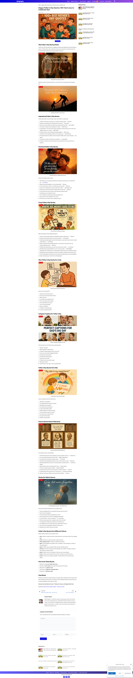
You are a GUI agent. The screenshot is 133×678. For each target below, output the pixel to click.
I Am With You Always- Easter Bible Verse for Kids (88, 43)
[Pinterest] (66, 677)
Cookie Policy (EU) (83, 672)
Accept (112, 673)
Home (39, 5)
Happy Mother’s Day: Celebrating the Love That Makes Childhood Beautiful (88, 7)
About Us (52, 672)
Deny (120, 673)
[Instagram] (64, 677)
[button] (130, 664)
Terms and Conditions (73, 672)
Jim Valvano (45, 182)
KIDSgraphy (20, 1)
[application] (78, 1)
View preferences (128, 673)
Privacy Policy (64, 672)
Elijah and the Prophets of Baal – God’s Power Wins (53, 586)
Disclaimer (57, 672)
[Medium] (69, 677)
